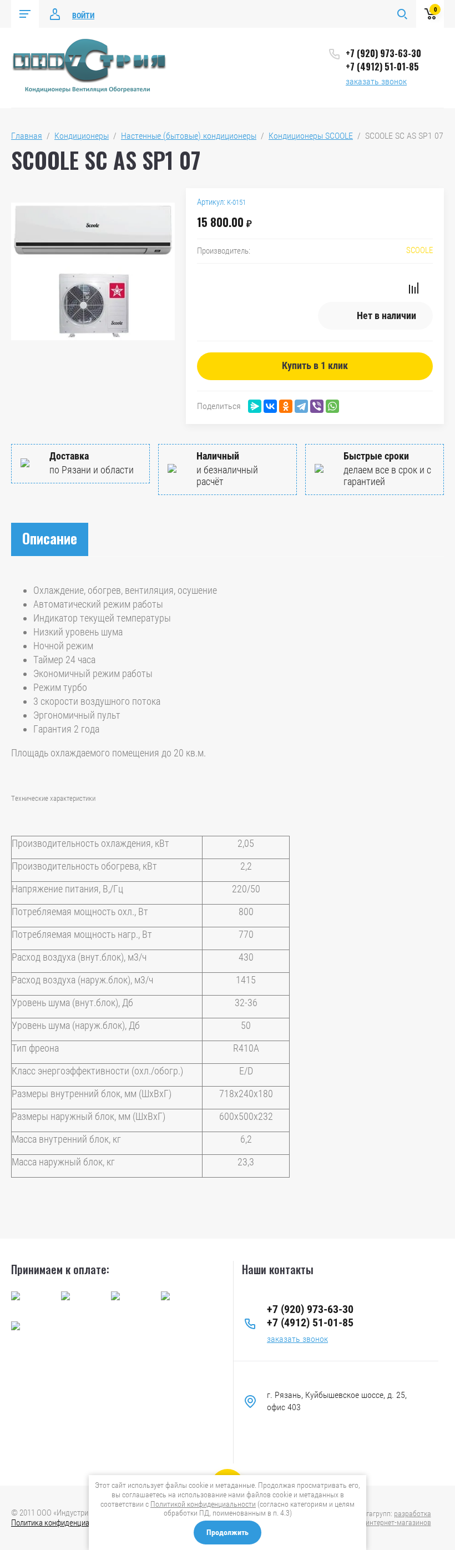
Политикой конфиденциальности (203, 1503)
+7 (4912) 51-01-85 (382, 66)
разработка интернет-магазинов (398, 1518)
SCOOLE (419, 250)
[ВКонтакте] (270, 406)
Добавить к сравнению (413, 288)
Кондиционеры (81, 135)
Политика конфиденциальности (63, 1523)
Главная (26, 135)
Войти (83, 15)
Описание (49, 538)
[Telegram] (301, 406)
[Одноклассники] (285, 406)
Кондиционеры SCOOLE (311, 135)
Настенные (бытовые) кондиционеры (188, 135)
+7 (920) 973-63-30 (383, 53)
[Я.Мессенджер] (254, 406)
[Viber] (316, 406)
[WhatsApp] (332, 406)
